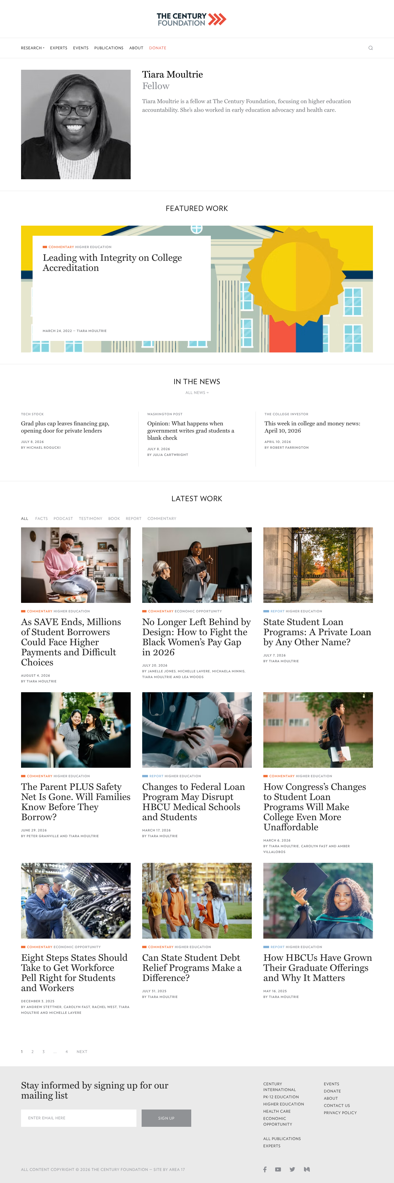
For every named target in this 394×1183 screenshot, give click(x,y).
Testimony (91, 518)
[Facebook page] (265, 1169)
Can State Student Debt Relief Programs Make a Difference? (192, 968)
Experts (58, 48)
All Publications (282, 1139)
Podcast (63, 518)
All (25, 518)
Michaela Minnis (228, 671)
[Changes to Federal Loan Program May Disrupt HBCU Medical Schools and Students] (197, 730)
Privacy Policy (340, 1113)
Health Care (277, 1111)
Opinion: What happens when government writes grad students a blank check (190, 430)
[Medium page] (307, 1169)
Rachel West (104, 1007)
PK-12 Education (281, 1097)
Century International (279, 1087)
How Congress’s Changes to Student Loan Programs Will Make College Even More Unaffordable (314, 807)
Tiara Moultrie (92, 331)
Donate (157, 48)
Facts (41, 518)
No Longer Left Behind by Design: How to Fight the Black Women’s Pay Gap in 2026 (196, 637)
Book (114, 518)
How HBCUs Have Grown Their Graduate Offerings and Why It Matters (317, 968)
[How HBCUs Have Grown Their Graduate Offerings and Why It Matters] (318, 900)
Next (82, 1052)
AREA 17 (177, 1169)
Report (134, 518)
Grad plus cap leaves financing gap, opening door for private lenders (65, 427)
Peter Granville (43, 836)
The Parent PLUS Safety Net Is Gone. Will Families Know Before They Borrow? (76, 802)
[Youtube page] (278, 1169)
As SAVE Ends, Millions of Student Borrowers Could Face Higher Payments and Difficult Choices (71, 642)
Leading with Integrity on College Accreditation (112, 263)
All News (196, 392)
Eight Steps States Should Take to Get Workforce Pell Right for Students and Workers (74, 973)
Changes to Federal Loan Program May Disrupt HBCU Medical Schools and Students (193, 802)
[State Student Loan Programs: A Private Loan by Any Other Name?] (318, 565)
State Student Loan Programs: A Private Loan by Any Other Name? (317, 632)
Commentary (162, 518)
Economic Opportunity (198, 611)
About (136, 48)
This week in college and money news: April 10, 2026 (312, 427)
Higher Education (93, 247)
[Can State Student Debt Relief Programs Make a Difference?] (197, 900)
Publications (108, 48)
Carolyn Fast (314, 846)
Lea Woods (193, 677)
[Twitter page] (292, 1169)
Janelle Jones (162, 671)
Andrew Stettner (44, 1007)
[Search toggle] (371, 48)
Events (81, 48)
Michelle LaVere (194, 671)
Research (32, 48)
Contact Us (337, 1105)
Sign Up (166, 1118)
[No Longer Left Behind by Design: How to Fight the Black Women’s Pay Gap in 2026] (197, 565)
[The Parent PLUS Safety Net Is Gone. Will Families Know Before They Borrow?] (76, 730)
